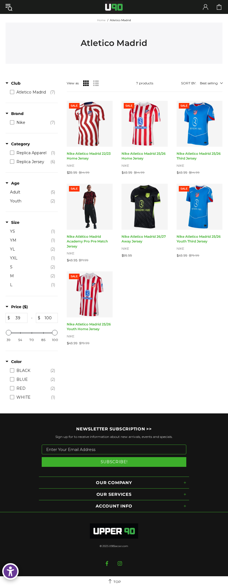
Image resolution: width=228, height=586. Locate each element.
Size (15, 222)
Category (20, 143)
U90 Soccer (114, 7)
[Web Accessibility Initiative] (10, 571)
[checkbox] (32, 92)
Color (16, 361)
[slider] (8, 332)
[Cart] (219, 7)
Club (16, 83)
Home (101, 20)
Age (15, 183)
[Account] (205, 7)
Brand (17, 113)
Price (19, 306)
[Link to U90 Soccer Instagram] (120, 563)
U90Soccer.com (118, 546)
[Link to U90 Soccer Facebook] (107, 563)
